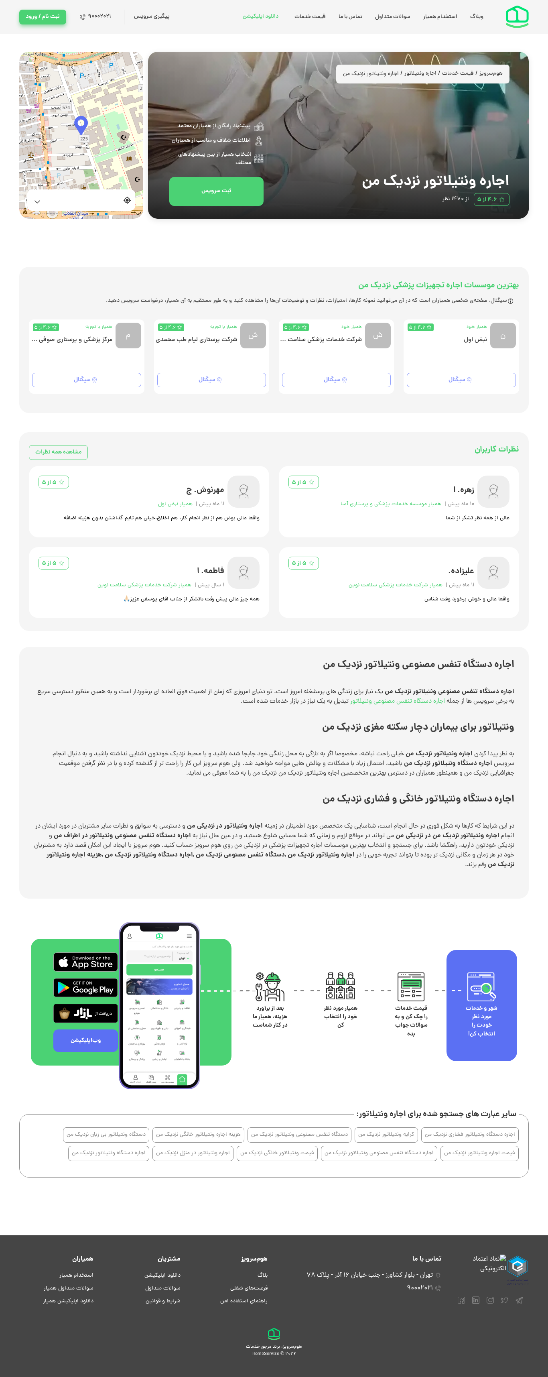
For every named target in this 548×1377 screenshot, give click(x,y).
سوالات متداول (392, 17)
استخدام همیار (440, 17)
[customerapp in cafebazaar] (85, 1013)
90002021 (99, 16)
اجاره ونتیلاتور (420, 73)
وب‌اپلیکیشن (86, 1040)
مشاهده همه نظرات (58, 452)
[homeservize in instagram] (490, 1304)
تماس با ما (350, 17)
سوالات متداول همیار (68, 1288)
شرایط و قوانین (163, 1301)
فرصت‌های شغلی (249, 1288)
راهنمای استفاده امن (244, 1301)
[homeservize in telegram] (519, 1304)
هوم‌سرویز (491, 73)
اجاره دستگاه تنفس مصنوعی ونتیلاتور (397, 701)
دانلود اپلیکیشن (260, 16)
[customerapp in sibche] (85, 962)
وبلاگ (476, 17)
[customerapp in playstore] (85, 987)
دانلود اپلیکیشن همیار (68, 1301)
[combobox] (76, 200)
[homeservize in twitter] (504, 1304)
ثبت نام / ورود (43, 16)
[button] (81, 125)
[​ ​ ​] (81, 135)
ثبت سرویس (216, 191)
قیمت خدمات (310, 17)
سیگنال (457, 380)
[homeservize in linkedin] (476, 1304)
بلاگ (263, 1275)
